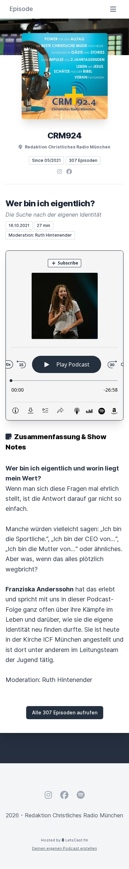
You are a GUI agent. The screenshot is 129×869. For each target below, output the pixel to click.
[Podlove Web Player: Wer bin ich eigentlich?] (64, 335)
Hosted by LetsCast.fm (64, 840)
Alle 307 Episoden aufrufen (64, 712)
